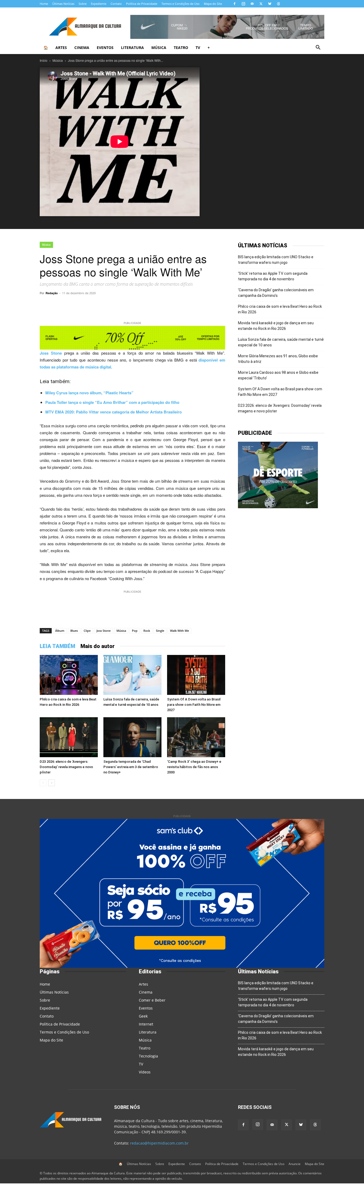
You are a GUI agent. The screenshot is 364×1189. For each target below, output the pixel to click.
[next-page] (51, 783)
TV (198, 47)
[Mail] (252, 3)
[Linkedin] (173, 305)
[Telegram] (112, 305)
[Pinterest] (149, 305)
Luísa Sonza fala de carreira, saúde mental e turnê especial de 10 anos (281, 342)
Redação (52, 293)
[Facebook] (234, 3)
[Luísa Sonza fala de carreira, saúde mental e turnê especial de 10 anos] (132, 675)
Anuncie (295, 1164)
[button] (318, 48)
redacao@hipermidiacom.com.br (159, 1143)
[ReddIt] (161, 305)
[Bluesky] (270, 3)
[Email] (185, 305)
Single (160, 631)
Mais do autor (97, 646)
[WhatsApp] (100, 305)
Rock (146, 631)
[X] (261, 3)
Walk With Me (179, 631)
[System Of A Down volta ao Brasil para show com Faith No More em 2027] (196, 675)
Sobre (83, 4)
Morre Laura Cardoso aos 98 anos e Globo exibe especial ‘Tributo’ (278, 375)
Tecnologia (148, 1056)
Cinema (81, 47)
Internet (146, 1024)
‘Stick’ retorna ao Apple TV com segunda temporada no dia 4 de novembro (273, 276)
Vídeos (145, 1072)
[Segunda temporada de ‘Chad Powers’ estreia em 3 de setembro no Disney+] (132, 737)
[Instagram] (243, 3)
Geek (143, 1016)
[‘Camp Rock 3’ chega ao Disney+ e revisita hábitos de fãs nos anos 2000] (196, 737)
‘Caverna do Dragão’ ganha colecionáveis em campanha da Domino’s (276, 293)
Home (44, 4)
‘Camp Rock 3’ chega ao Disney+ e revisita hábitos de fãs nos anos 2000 (194, 767)
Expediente (98, 4)
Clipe (87, 631)
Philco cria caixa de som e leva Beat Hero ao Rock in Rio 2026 (280, 309)
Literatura (132, 47)
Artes (61, 47)
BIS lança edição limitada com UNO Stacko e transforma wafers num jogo (275, 260)
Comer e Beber (152, 1000)
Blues (74, 631)
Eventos (105, 47)
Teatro (181, 47)
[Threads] (278, 3)
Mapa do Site (213, 4)
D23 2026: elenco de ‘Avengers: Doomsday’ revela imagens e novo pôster (66, 767)
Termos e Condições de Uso (180, 4)
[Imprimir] (198, 305)
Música (158, 47)
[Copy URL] (87, 305)
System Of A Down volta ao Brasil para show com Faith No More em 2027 (193, 704)
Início (43, 60)
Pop (134, 631)
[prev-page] (43, 783)
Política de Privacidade (141, 4)
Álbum (59, 631)
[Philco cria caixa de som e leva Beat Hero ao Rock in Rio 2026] (69, 675)
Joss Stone (51, 353)
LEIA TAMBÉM (57, 646)
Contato (116, 4)
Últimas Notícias (63, 4)
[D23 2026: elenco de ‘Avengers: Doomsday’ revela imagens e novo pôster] (69, 737)
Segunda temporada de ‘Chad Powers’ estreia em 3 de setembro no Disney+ (130, 767)
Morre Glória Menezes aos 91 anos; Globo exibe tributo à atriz (278, 359)
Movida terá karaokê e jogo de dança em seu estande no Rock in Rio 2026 (276, 326)
